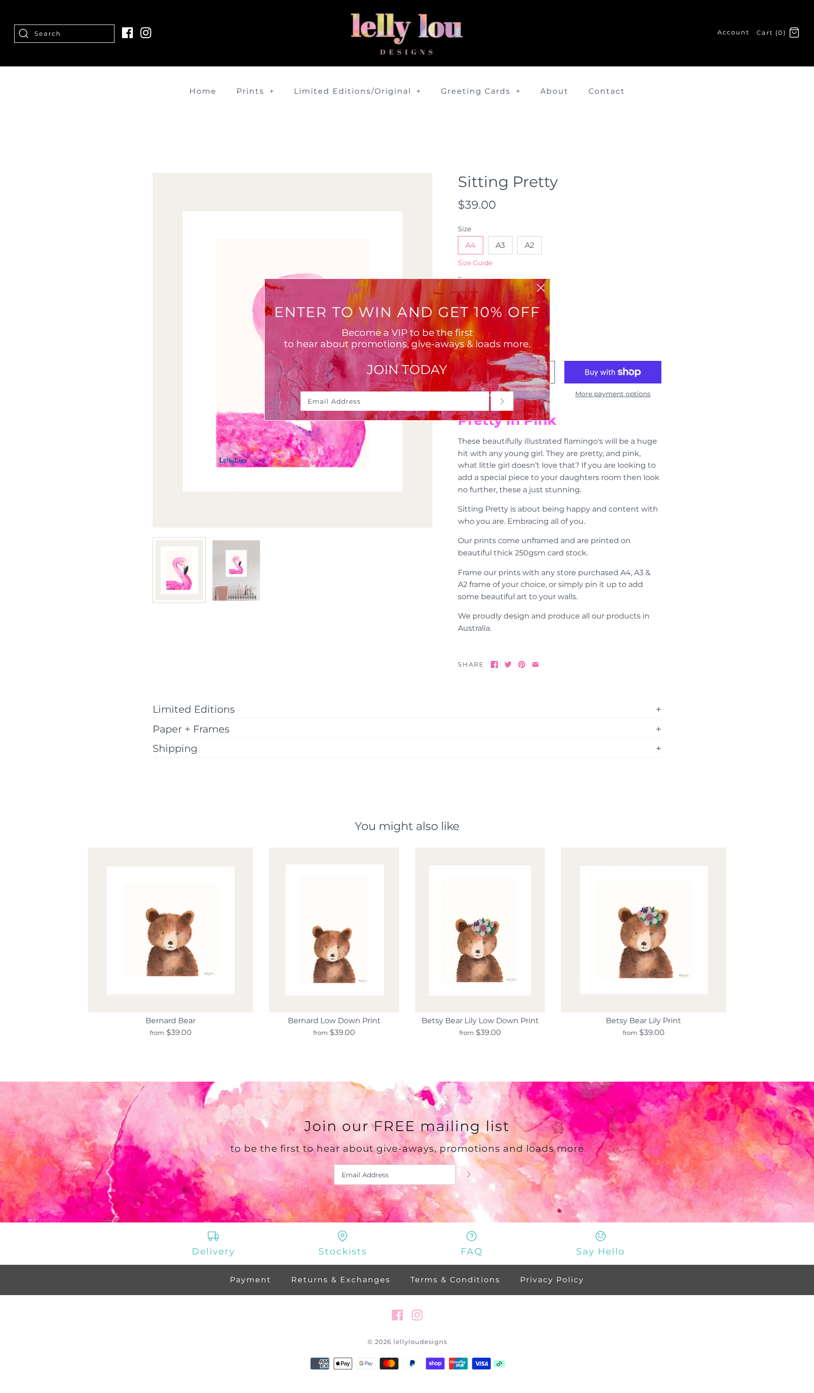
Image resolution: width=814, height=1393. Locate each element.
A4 (470, 245)
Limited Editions (194, 709)
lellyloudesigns (420, 1341)
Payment (250, 1279)
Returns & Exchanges (341, 1279)
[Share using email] (535, 664)
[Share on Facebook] (494, 664)
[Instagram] (145, 32)
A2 (529, 245)
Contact (606, 91)
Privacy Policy (552, 1279)
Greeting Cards (481, 91)
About (554, 91)
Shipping (175, 748)
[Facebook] (127, 32)
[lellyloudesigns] (407, 15)
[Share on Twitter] (508, 664)
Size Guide (475, 263)
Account (733, 32)
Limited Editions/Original (358, 91)
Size (464, 229)
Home (203, 91)
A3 (500, 245)
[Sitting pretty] (179, 570)
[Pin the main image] (521, 664)
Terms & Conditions (455, 1279)
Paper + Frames (191, 729)
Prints (255, 91)
